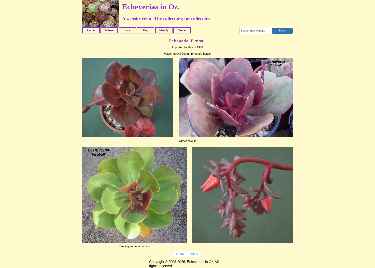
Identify (164, 30)
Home (91, 30)
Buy (145, 30)
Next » (194, 253)
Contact (127, 30)
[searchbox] (255, 31)
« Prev (180, 253)
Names (182, 30)
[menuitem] (91, 30)
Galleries (109, 30)
